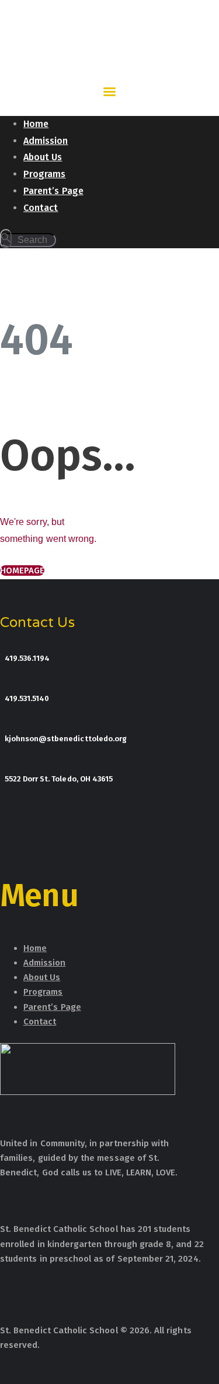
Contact (39, 1021)
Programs (42, 992)
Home (35, 948)
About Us (41, 977)
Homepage (22, 570)
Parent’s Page (52, 1007)
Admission (44, 962)
